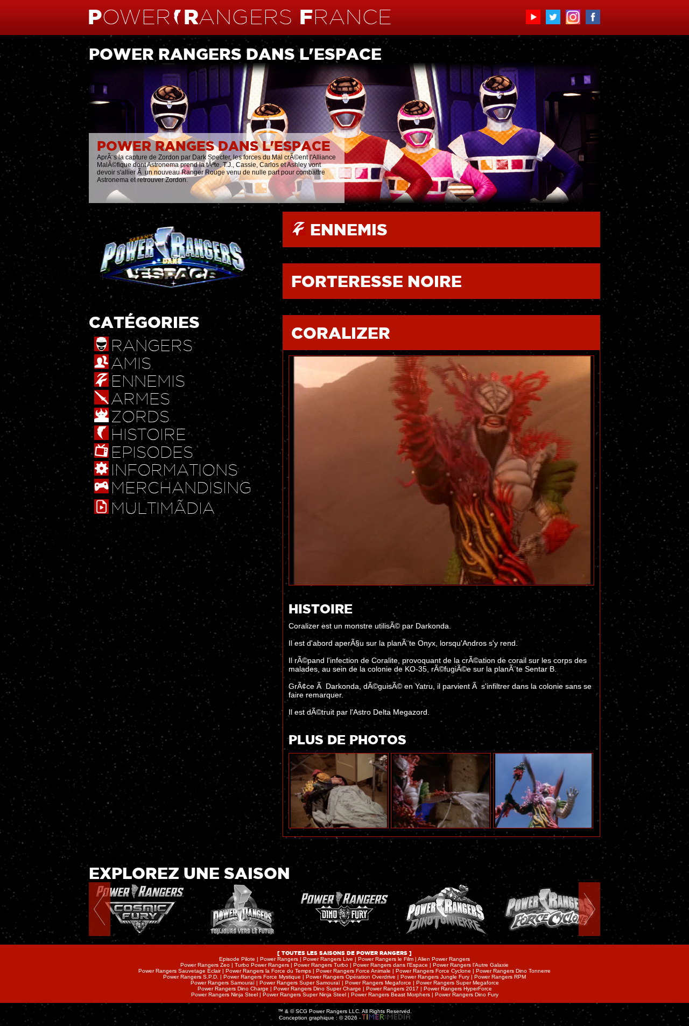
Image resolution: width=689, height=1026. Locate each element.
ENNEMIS (349, 229)
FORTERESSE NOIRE (376, 281)
